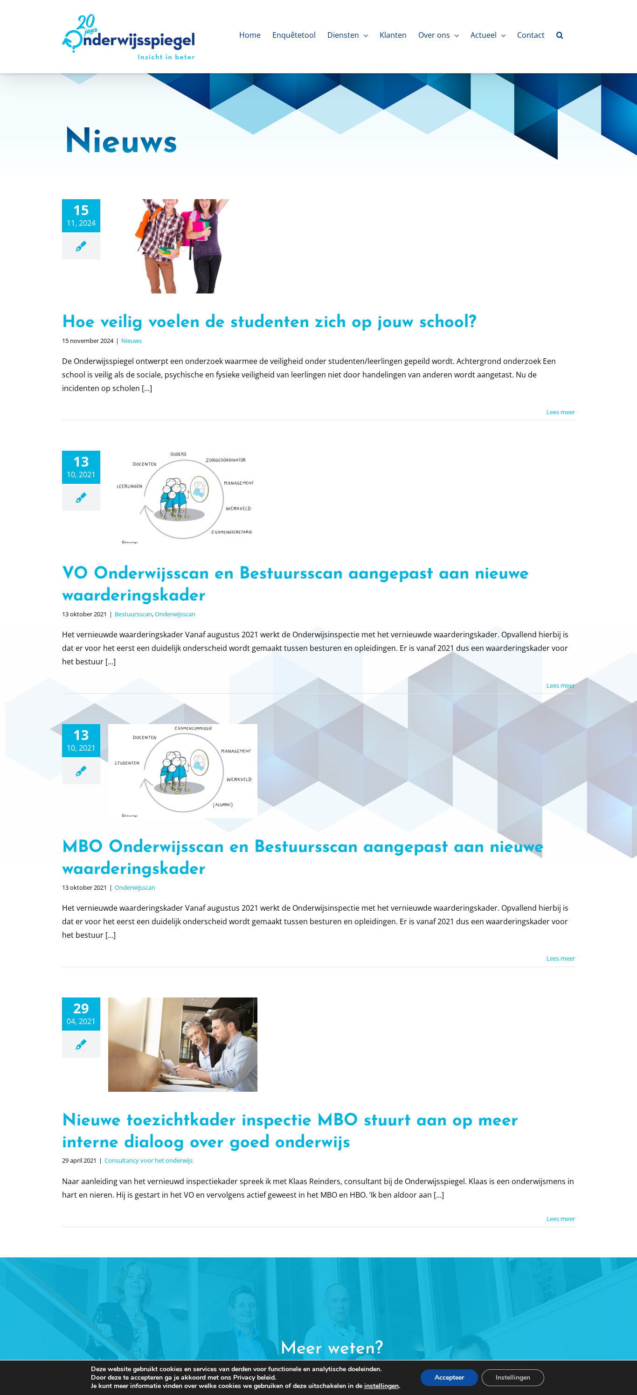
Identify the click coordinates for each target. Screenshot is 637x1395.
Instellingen (513, 1377)
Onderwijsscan (175, 614)
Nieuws (131, 340)
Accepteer (449, 1377)
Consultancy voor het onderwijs (148, 1160)
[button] (559, 35)
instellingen (381, 1386)
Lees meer (561, 412)
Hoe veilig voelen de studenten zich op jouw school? (269, 322)
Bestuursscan (133, 614)
